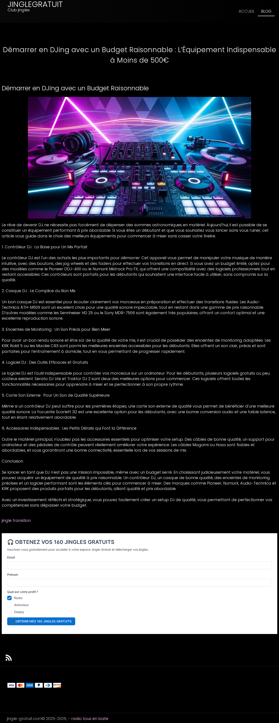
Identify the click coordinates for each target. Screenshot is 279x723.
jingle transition (16, 520)
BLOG (266, 11)
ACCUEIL (247, 11)
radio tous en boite (89, 718)
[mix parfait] (139, 157)
